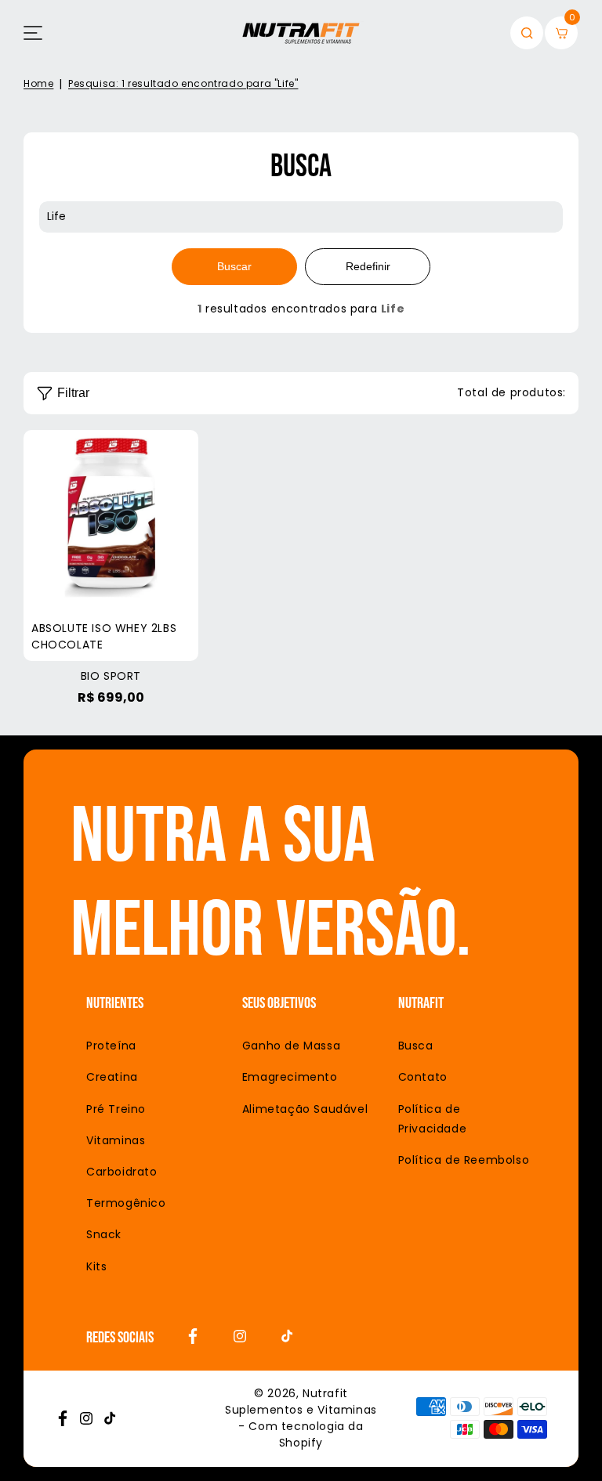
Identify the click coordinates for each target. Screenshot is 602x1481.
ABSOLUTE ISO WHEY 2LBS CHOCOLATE (111, 545)
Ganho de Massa (291, 1045)
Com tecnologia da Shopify (305, 1434)
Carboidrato (122, 1171)
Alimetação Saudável (305, 1109)
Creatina (112, 1077)
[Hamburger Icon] (33, 32)
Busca (415, 1045)
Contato (423, 1077)
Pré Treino (116, 1109)
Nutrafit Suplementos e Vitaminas (301, 1401)
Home (38, 83)
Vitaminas (115, 1140)
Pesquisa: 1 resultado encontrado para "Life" (183, 83)
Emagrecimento (290, 1077)
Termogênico (126, 1203)
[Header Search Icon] (527, 33)
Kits (96, 1266)
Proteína (111, 1045)
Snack (103, 1234)
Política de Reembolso (464, 1160)
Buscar (234, 266)
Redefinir (368, 266)
